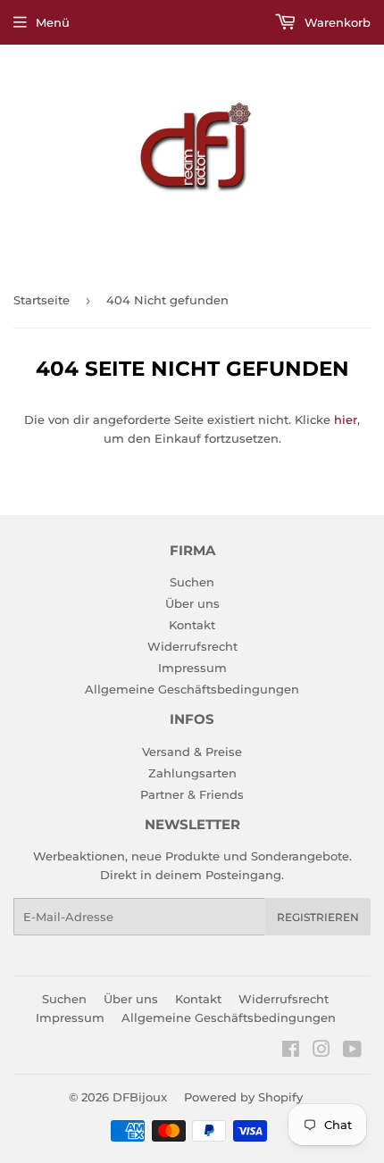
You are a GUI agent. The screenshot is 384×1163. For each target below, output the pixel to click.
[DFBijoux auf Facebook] (290, 1051)
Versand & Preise (192, 751)
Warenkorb (336, 22)
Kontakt (192, 625)
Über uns (192, 603)
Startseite (41, 300)
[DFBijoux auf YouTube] (352, 1051)
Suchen (192, 582)
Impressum (192, 667)
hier (345, 419)
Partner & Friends (192, 794)
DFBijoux (140, 1097)
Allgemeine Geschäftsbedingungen (192, 689)
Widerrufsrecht (192, 646)
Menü (53, 22)
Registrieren (318, 917)
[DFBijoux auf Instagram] (321, 1051)
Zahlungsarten (192, 773)
